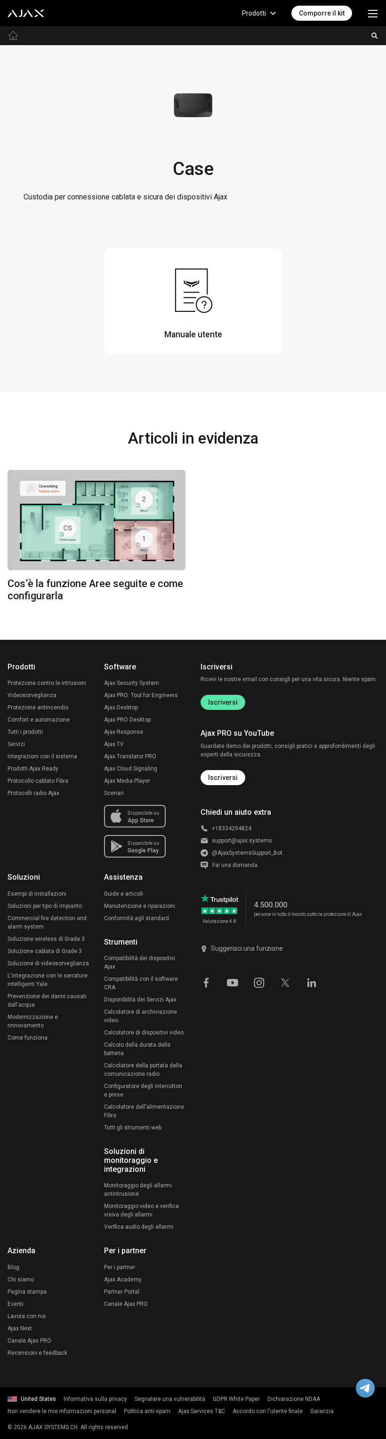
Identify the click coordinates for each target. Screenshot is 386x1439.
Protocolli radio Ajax (33, 793)
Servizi (16, 744)
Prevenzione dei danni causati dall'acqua (47, 1000)
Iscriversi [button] (223, 777)
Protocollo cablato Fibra (38, 781)
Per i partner (119, 1267)
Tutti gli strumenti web (132, 1127)
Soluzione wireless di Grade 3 (46, 939)
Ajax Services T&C (201, 1411)
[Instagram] (259, 982)
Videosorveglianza (32, 695)
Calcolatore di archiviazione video (140, 1016)
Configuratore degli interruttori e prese (143, 1090)
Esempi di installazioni (37, 893)
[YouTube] (232, 982)
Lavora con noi (27, 1316)
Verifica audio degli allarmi (138, 1227)
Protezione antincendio (38, 707)
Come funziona (28, 1037)
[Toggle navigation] (373, 13)
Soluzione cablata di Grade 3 (45, 951)
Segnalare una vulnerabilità (170, 1399)
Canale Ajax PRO (29, 1340)
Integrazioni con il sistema (42, 756)
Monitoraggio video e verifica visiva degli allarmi (141, 1210)
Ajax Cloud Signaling (130, 768)
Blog (13, 1267)
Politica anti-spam (147, 1411)
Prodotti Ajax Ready (33, 768)
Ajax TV (114, 744)
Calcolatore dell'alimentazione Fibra (144, 1111)
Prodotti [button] (254, 13)
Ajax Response (123, 732)
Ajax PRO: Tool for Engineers (141, 695)
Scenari (114, 793)
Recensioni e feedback (37, 1353)
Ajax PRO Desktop (127, 719)
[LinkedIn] (311, 982)
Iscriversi (223, 702)
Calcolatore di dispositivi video (144, 1032)
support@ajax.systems (242, 840)
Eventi (16, 1304)
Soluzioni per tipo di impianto (45, 906)
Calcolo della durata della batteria (137, 1049)
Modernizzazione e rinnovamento (33, 1021)
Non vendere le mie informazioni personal (62, 1411)
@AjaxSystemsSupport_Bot (247, 853)
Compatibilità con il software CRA (141, 983)
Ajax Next (20, 1328)
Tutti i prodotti (25, 732)
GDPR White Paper (236, 1399)
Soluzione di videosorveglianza (48, 963)
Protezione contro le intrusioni (47, 683)
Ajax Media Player (127, 781)
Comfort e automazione (39, 719)
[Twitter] (285, 982)
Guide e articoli (123, 893)
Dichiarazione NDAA (293, 1399)
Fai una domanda (234, 865)
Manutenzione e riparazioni (139, 906)
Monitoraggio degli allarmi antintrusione (138, 1189)
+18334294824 (231, 828)
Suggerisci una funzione (247, 948)
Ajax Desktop (121, 707)
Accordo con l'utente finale (268, 1411)
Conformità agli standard (136, 918)
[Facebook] (206, 982)
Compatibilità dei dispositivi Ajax (139, 962)
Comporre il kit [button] (322, 13)
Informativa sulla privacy (95, 1399)
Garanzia (322, 1411)
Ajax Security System (131, 683)
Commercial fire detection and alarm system (47, 922)
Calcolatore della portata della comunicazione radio (143, 1069)
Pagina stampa (27, 1291)
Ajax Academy (123, 1279)
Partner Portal (121, 1291)
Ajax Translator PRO (130, 756)
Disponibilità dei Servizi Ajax (140, 999)
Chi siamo (21, 1279)
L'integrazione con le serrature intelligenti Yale (48, 979)
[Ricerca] (374, 35)
